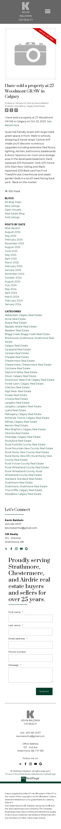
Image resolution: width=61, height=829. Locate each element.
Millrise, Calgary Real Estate (21, 421)
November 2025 (14, 243)
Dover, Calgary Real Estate (20, 376)
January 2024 (13, 304)
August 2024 (12, 281)
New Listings (12, 206)
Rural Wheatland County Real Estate (27, 467)
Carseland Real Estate (18, 349)
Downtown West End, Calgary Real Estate (29, 379)
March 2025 (12, 262)
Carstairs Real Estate (17, 353)
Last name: (14, 625)
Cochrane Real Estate (17, 368)
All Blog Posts (13, 202)
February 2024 (14, 300)
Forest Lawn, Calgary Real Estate (24, 383)
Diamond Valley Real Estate (21, 372)
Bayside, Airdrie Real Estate (21, 326)
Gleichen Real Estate (17, 387)
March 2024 (12, 296)
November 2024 (14, 273)
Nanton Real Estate (16, 425)
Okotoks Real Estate (17, 433)
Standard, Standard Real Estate (23, 478)
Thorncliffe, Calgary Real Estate (23, 490)
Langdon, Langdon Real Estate (23, 406)
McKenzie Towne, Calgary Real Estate (27, 418)
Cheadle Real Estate (17, 357)
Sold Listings (12, 217)
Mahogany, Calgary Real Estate (23, 414)
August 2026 (12, 232)
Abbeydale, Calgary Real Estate (23, 315)
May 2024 (10, 289)
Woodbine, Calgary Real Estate (30, 106)
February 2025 (14, 266)
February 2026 (14, 239)
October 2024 (13, 277)
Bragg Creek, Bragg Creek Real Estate (27, 334)
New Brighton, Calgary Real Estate (25, 429)
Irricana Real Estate (16, 398)
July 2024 (11, 285)
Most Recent (12, 228)
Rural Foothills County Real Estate (25, 444)
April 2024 (11, 292)
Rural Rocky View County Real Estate (27, 452)
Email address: (17, 638)
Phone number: (17, 651)
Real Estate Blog (15, 213)
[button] (6, 548)
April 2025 (11, 258)
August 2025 (12, 247)
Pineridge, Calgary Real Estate (23, 437)
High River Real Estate (18, 391)
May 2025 (10, 255)
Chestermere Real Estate (20, 360)
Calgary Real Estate (16, 345)
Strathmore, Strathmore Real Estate (26, 486)
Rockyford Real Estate (18, 440)
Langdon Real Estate (17, 402)
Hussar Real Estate (16, 395)
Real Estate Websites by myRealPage (38, 774)
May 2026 (10, 235)
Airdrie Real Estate (16, 322)
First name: (15, 612)
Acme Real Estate (15, 319)
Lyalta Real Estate (15, 410)
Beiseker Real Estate (17, 330)
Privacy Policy (12, 774)
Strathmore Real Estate (19, 482)
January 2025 (13, 270)
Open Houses (13, 209)
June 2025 (11, 251)
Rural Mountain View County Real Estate (29, 448)
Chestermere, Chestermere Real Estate (28, 364)
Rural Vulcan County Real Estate (24, 463)
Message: (14, 665)
